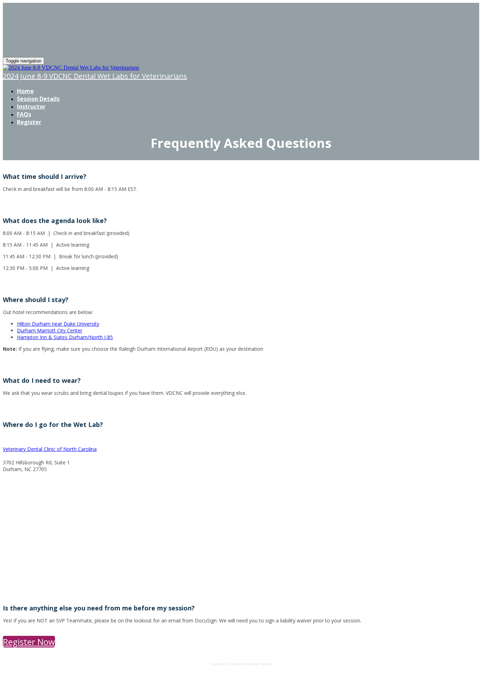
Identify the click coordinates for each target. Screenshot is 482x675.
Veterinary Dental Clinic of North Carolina (50, 449)
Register (29, 122)
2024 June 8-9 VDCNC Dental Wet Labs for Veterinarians (95, 76)
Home (25, 91)
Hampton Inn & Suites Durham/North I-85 (65, 337)
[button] (29, 641)
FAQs (24, 114)
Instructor (31, 106)
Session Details (38, 99)
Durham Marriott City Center (49, 330)
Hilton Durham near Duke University (58, 323)
